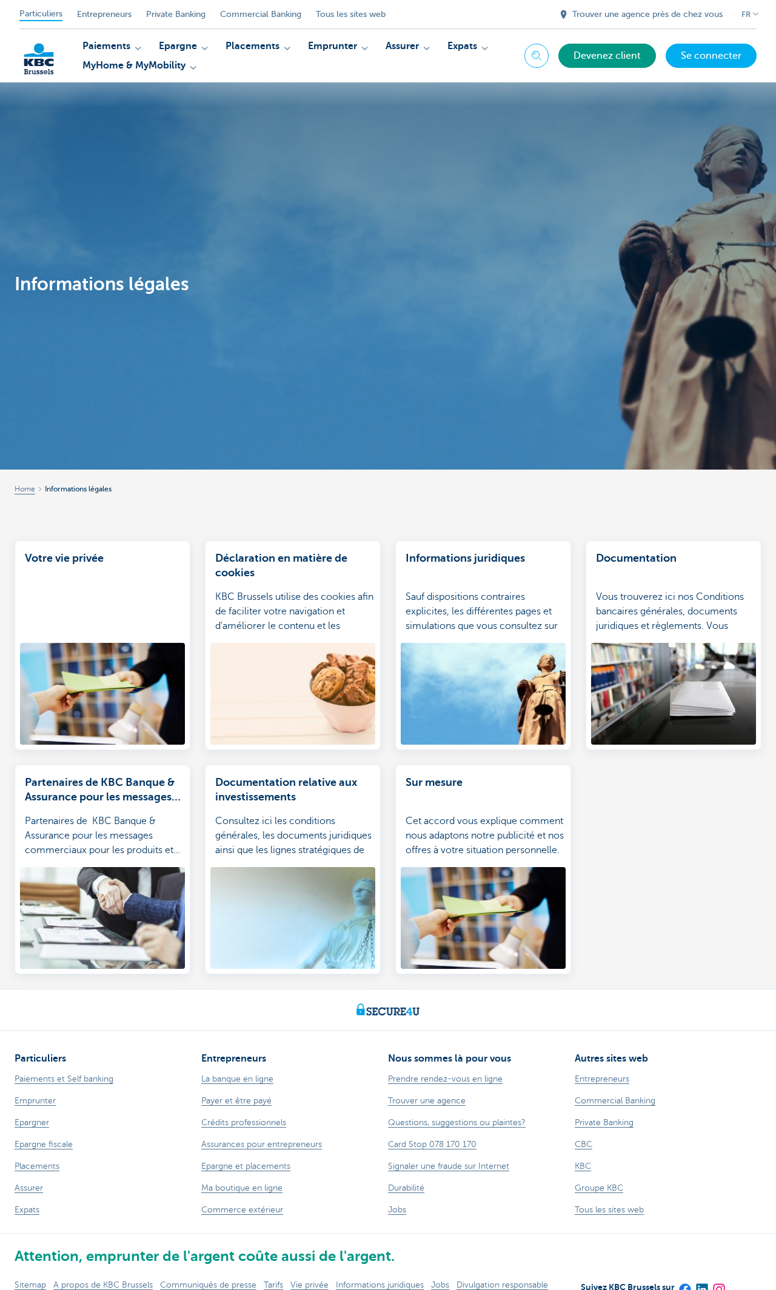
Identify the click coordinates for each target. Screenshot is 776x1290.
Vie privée (309, 1284)
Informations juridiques (380, 1284)
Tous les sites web (351, 14)
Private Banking (176, 14)
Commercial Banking (260, 14)
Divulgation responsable (502, 1284)
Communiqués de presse (208, 1284)
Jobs (440, 1284)
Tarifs (273, 1284)
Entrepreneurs (104, 14)
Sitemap (30, 1284)
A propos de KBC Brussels (103, 1284)
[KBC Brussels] (38, 54)
